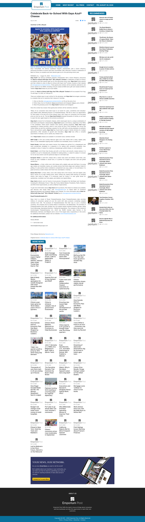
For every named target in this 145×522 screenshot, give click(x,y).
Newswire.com (56, 76)
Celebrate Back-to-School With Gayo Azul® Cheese (55, 237)
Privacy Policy (68, 520)
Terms (60, 520)
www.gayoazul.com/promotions (41, 85)
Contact (90, 5)
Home (58, 5)
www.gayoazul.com (60, 189)
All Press (80, 5)
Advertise (76, 520)
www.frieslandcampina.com (68, 213)
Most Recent (68, 5)
